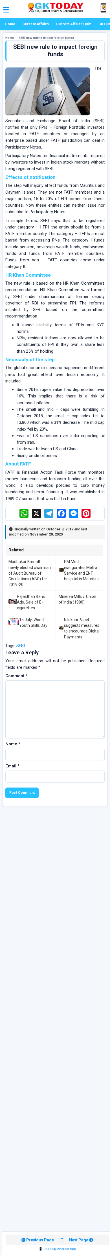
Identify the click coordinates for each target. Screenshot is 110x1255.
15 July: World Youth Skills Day (33, 622)
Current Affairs (36, 24)
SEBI (20, 645)
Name (12, 743)
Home (10, 24)
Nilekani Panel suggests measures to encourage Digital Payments (82, 628)
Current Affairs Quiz (73, 24)
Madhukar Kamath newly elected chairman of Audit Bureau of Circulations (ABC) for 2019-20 (29, 573)
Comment (16, 675)
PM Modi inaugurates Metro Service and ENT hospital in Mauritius (82, 570)
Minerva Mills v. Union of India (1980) (77, 599)
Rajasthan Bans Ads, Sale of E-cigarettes (31, 602)
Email (12, 766)
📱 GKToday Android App (57, 1249)
